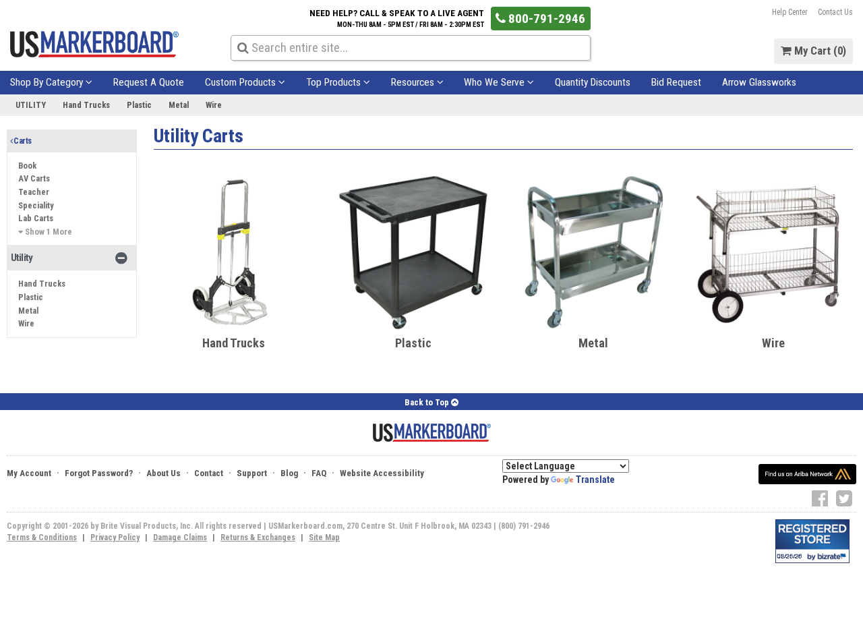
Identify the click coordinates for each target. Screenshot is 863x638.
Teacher (33, 192)
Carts (21, 141)
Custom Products (241, 82)
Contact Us (835, 12)
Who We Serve (495, 82)
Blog (289, 473)
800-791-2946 (545, 18)
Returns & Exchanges (257, 537)
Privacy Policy (115, 537)
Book (27, 166)
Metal (179, 105)
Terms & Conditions (42, 537)
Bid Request (676, 82)
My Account (29, 473)
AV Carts (34, 178)
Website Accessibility (382, 473)
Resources (414, 82)
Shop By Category (48, 82)
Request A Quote (148, 82)
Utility (31, 105)
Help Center (790, 12)
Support (252, 473)
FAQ (318, 473)
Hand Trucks (86, 105)
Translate (595, 479)
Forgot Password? (99, 473)
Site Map (324, 537)
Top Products (334, 82)
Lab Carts (35, 218)
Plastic (139, 105)
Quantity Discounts (592, 82)
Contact (208, 473)
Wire (214, 105)
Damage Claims (180, 537)
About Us (163, 473)
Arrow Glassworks (759, 82)
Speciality (36, 205)
